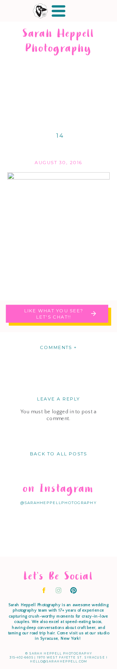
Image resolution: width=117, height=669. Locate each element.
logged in (63, 412)
